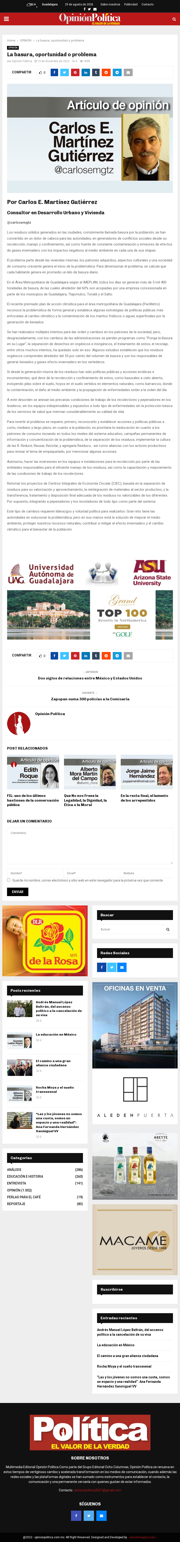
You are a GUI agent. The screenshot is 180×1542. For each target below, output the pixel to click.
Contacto (148, 4)
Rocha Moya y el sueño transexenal (55, 1090)
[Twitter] (89, 1516)
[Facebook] (76, 1516)
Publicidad (131, 4)
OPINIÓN (13, 47)
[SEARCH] (168, 929)
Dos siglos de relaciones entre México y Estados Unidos (90, 678)
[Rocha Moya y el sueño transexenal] (19, 1094)
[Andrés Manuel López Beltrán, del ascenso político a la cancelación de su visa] (19, 1008)
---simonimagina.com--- (142, 1537)
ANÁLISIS (14, 1170)
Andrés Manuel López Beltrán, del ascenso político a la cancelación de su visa (59, 1008)
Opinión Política (22, 61)
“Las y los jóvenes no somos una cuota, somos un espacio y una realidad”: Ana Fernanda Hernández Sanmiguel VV (59, 1122)
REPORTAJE (16, 1204)
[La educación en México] (19, 1041)
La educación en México (56, 1035)
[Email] (101, 1516)
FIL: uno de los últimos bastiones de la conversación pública (33, 800)
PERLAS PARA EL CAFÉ (24, 1197)
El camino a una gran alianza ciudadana (53, 1063)
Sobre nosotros (110, 4)
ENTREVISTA (16, 1183)
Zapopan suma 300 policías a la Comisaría (90, 699)
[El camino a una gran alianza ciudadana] (19, 1067)
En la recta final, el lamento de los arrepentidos (144, 798)
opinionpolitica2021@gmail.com (97, 1490)
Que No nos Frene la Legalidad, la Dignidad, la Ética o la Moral (85, 800)
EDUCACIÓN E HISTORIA (25, 1176)
